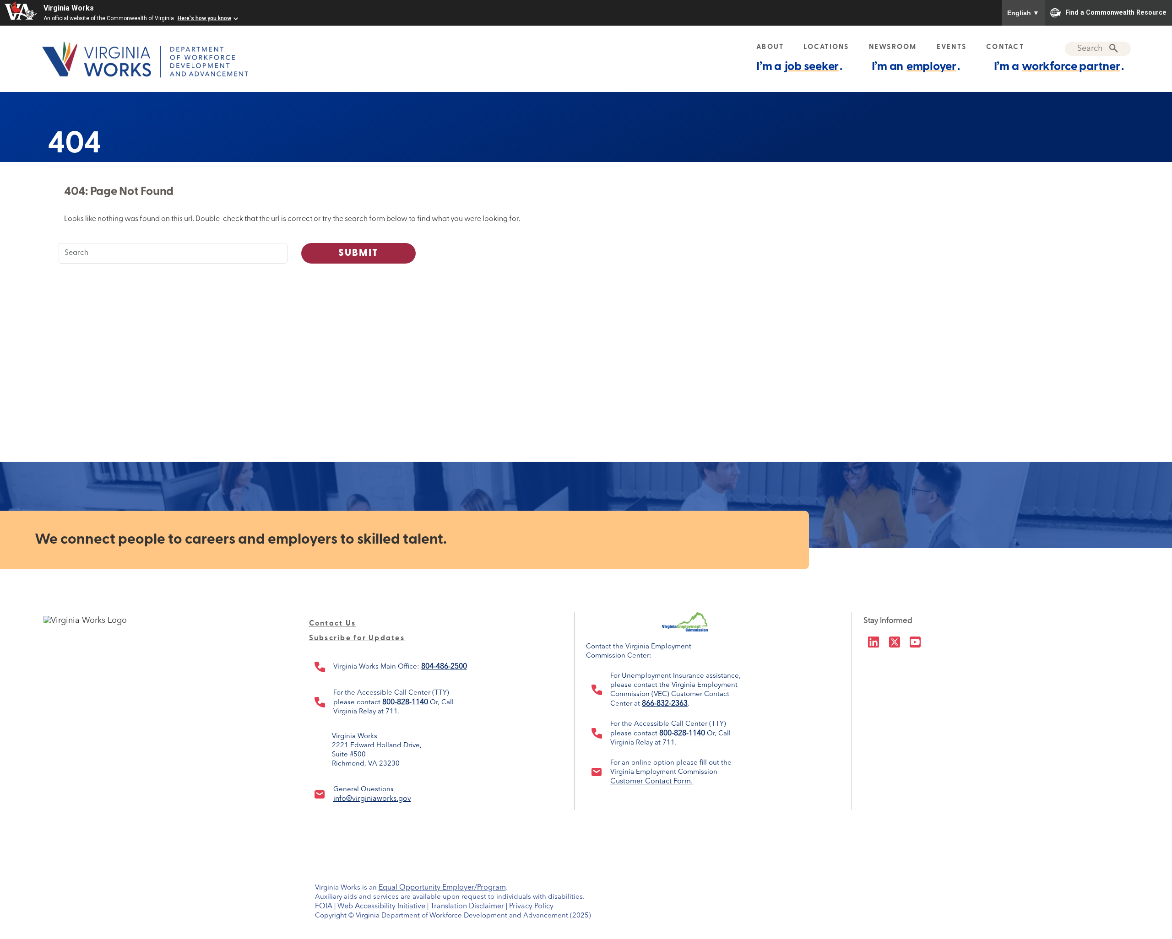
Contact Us (332, 623)
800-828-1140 (405, 702)
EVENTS (952, 47)
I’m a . (799, 67)
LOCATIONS (826, 47)
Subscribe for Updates (357, 638)
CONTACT (1005, 47)
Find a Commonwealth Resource (1116, 12)
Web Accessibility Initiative (381, 906)
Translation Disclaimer (467, 906)
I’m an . (916, 67)
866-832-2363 (665, 703)
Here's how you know (204, 18)
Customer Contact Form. (651, 781)
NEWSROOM (893, 47)
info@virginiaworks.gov (372, 799)
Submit (358, 253)
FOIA (323, 906)
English (1023, 12)
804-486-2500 (444, 666)
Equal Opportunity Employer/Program (442, 887)
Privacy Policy (531, 906)
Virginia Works (68, 8)
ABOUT (770, 47)
